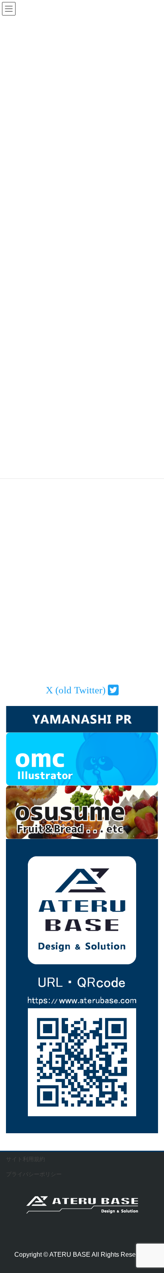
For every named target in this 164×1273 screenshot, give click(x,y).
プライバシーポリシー (34, 1174)
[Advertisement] (82, 561)
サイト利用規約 (25, 1159)
